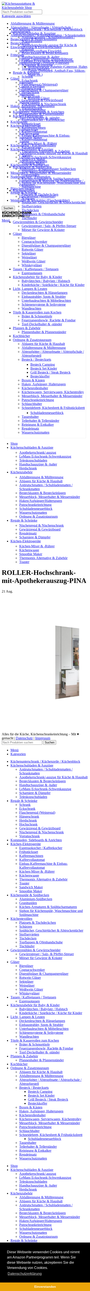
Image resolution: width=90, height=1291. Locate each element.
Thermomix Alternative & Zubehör (46, 151)
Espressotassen (32, 273)
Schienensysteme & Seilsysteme (44, 304)
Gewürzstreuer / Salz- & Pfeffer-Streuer (49, 226)
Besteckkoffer (40, 376)
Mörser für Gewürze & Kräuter (43, 230)
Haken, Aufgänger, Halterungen (44, 384)
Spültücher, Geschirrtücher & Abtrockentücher (54, 202)
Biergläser (29, 238)
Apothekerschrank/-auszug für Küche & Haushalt (53, 777)
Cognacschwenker (34, 241)
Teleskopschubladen (36, 69)
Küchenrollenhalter (35, 388)
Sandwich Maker (33, 159)
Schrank (27, 76)
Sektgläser (29, 253)
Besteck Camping (42, 364)
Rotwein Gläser (32, 249)
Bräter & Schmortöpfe (37, 316)
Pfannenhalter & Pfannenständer (44, 332)
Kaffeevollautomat (34, 131)
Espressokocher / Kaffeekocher (43, 120)
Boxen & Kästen (33, 380)
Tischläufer (29, 218)
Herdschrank (30, 92)
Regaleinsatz (30, 428)
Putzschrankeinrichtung (38, 400)
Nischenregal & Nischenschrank (44, 104)
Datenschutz (24, 738)
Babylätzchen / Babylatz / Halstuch (46, 281)
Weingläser (29, 257)
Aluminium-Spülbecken (38, 171)
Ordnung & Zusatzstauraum (38, 516)
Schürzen (28, 198)
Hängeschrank (32, 88)
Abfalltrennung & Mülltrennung (44, 348)
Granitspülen (30, 175)
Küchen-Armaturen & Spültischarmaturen (50, 179)
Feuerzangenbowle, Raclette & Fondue (49, 320)
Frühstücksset (31, 124)
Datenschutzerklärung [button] (25, 1273)
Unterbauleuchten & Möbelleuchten (46, 300)
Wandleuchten (31, 308)
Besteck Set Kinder (43, 368)
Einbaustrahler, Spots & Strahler (44, 296)
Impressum (42, 738)
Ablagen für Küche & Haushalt (43, 344)
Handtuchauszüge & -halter (40, 57)
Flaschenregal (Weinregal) (40, 84)
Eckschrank (30, 80)
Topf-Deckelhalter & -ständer (42, 324)
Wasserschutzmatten (35, 432)
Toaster (27, 155)
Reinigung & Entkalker (38, 424)
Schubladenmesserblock (47, 413)
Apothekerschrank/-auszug (37, 452)
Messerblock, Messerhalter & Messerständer (52, 396)
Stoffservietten (32, 206)
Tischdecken (30, 210)
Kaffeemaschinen (34, 127)
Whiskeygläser (32, 265)
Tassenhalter (30, 417)
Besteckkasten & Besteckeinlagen (45, 53)
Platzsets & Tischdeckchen (40, 194)
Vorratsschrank (32, 108)
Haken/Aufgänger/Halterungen (40, 501)
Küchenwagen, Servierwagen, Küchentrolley (53, 392)
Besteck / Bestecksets (36, 359)
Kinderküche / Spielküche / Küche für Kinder (53, 285)
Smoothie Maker (33, 163)
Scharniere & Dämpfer (37, 65)
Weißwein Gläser (33, 261)
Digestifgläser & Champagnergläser (46, 245)
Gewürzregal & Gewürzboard (42, 100)
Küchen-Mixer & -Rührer (39, 143)
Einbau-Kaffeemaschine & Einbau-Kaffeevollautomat (46, 137)
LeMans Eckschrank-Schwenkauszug (48, 61)
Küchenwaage (32, 147)
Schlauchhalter (32, 404)
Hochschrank (31, 96)
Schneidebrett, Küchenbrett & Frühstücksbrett (53, 408)
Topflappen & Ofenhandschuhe (43, 214)
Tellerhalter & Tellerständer (40, 420)
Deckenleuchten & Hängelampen (45, 293)
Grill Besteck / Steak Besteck (50, 372)
